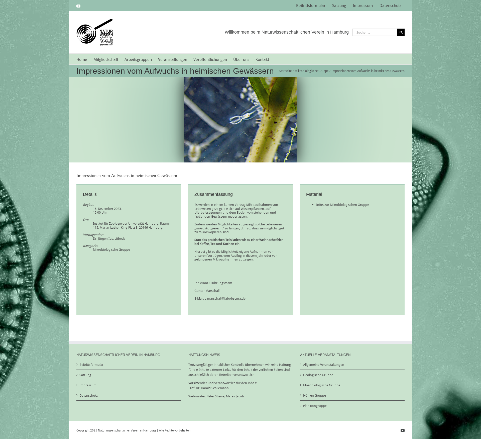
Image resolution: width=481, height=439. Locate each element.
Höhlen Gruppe (314, 395)
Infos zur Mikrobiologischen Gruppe (342, 204)
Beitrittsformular (91, 364)
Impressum (87, 385)
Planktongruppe (315, 405)
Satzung (85, 375)
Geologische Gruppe (318, 375)
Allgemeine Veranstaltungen (323, 364)
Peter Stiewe (215, 396)
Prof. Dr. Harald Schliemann (208, 388)
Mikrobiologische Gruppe (111, 249)
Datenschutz (88, 395)
